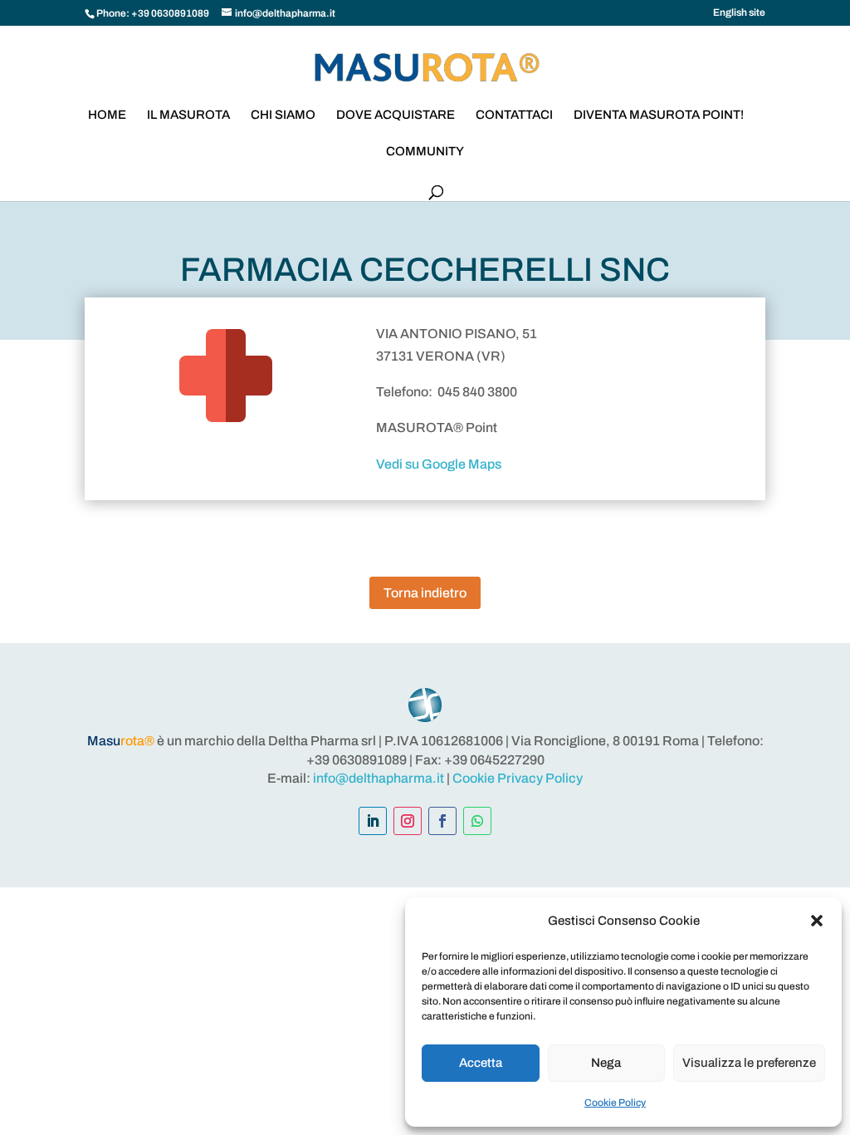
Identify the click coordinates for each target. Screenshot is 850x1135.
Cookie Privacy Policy (517, 778)
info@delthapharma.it (378, 778)
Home (107, 115)
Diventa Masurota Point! (659, 115)
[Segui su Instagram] (407, 821)
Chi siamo (283, 115)
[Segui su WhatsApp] (477, 821)
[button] (816, 920)
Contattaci (514, 115)
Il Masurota (188, 115)
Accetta (480, 1062)
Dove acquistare (395, 115)
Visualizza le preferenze (749, 1062)
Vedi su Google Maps (438, 464)
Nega (606, 1062)
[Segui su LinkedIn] (373, 821)
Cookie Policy (615, 1102)
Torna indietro (425, 593)
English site (739, 12)
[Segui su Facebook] (442, 821)
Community (425, 151)
